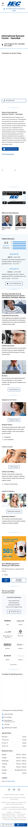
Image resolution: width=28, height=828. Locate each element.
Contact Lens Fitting (8, 471)
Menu (3, 5)
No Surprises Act (21, 814)
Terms (6, 574)
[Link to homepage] (14, 4)
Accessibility (17, 812)
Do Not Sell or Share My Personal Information (15, 819)
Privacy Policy (20, 815)
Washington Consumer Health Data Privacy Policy (14, 817)
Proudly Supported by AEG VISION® (17, 809)
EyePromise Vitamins (8, 516)
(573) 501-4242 (10, 781)
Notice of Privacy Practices (9, 815)
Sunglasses (7, 437)
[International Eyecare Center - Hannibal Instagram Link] (14, 789)
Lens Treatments (8, 439)
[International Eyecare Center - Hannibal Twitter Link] (19, 789)
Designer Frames (7, 424)
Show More (16, 263)
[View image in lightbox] (8, 154)
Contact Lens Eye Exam (11, 484)
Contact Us (9, 812)
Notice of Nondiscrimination (8, 814)
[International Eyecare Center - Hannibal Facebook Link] (9, 789)
